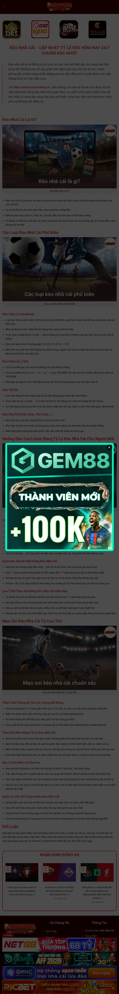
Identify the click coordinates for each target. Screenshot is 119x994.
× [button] (109, 447)
